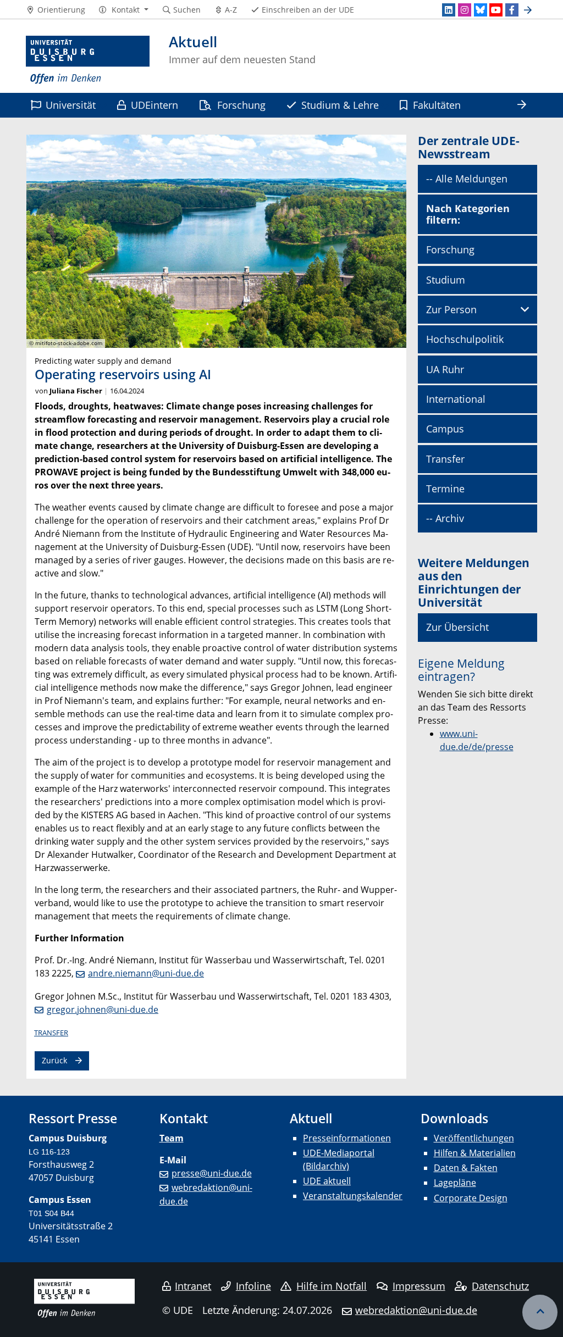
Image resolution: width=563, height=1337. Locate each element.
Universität (71, 105)
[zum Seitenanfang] (540, 1312)
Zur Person (451, 309)
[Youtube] (496, 9)
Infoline (253, 1285)
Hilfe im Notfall (331, 1285)
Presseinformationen (347, 1138)
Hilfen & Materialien (475, 1153)
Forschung (241, 105)
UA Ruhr (445, 369)
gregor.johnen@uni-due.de (102, 1009)
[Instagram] (464, 9)
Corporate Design (470, 1198)
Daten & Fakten (466, 1168)
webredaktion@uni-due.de (416, 1310)
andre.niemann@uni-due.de (146, 973)
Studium (445, 279)
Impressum (419, 1285)
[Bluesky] (480, 9)
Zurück (54, 1060)
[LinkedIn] (448, 9)
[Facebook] (511, 9)
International (455, 399)
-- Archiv (445, 518)
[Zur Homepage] (88, 60)
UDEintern (154, 105)
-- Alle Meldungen (466, 178)
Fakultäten (437, 105)
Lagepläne (455, 1183)
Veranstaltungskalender (352, 1196)
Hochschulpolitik (465, 339)
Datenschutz (500, 1285)
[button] (123, 9)
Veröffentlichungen (474, 1138)
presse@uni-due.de (212, 1173)
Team (171, 1138)
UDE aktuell (327, 1181)
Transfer (51, 1033)
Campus (445, 428)
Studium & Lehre (340, 105)
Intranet (193, 1285)
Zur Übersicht (457, 627)
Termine (445, 488)
